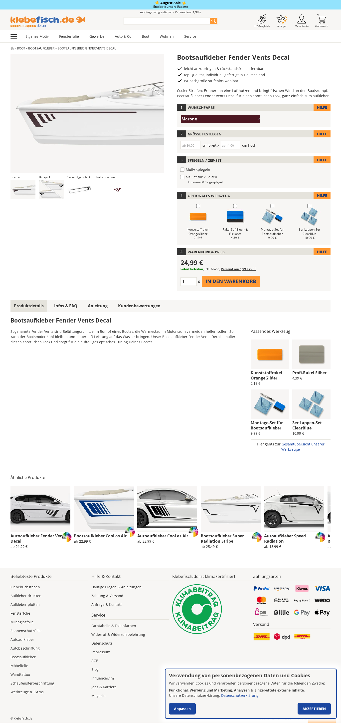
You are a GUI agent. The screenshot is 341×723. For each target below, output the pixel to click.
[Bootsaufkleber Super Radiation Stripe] (231, 509)
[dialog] (251, 693)
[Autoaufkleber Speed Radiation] (294, 509)
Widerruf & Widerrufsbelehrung (118, 634)
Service (190, 36)
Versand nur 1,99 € (238, 269)
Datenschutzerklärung (239, 695)
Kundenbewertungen (139, 306)
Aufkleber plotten (25, 604)
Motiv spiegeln (198, 169)
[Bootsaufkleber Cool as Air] (104, 509)
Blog (95, 669)
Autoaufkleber (22, 639)
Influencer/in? (102, 678)
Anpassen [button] (182, 708)
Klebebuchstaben (25, 587)
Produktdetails (29, 306)
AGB (94, 660)
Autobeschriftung (25, 648)
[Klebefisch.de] (63, 21)
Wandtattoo (20, 674)
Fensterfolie (69, 36)
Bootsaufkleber (41, 48)
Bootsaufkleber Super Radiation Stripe (222, 538)
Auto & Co (123, 36)
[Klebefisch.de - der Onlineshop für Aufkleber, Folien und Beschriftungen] (12, 48)
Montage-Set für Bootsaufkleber (267, 425)
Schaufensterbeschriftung (32, 683)
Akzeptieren (314, 708)
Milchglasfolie (22, 622)
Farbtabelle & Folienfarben (113, 625)
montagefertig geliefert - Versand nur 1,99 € (170, 12)
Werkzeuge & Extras (27, 692)
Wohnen (167, 36)
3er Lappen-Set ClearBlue (307, 425)
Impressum (100, 652)
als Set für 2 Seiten (201, 177)
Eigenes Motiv (37, 36)
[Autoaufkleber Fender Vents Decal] (40, 509)
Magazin (98, 695)
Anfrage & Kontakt (106, 604)
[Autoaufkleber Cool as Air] (167, 509)
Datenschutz (101, 643)
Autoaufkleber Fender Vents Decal (38, 538)
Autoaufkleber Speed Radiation (285, 538)
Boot (145, 36)
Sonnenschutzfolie (25, 630)
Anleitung (98, 306)
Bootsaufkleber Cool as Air (100, 536)
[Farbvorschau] (108, 189)
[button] (22, 189)
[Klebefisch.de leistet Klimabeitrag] (211, 609)
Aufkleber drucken (25, 595)
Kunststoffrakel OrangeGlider (266, 375)
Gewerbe (96, 36)
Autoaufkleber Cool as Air (162, 536)
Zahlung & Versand (107, 595)
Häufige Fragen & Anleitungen (116, 587)
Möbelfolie (19, 665)
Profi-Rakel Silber (309, 372)
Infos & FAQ (65, 306)
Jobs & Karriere (104, 687)
